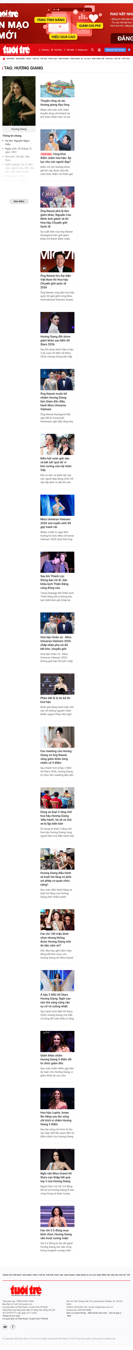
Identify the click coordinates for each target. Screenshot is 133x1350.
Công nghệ (75, 59)
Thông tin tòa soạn (11, 1316)
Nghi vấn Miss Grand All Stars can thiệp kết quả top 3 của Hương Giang (56, 1177)
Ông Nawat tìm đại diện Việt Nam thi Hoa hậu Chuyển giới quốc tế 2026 (55, 281)
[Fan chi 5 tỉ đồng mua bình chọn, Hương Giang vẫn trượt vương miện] (57, 1216)
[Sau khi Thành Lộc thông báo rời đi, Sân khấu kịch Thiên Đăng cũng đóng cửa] (57, 562)
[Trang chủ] (3, 58)
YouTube (58, 50)
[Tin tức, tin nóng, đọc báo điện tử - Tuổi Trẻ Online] (16, 50)
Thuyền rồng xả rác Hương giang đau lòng (54, 102)
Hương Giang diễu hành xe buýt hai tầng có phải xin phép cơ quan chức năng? (55, 878)
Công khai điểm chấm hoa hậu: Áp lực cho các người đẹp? (55, 158)
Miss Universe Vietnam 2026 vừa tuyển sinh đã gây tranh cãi (55, 523)
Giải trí (117, 59)
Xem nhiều (20, 59)
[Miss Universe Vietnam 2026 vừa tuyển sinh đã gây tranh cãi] (57, 505)
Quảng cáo (82, 50)
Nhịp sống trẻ (98, 59)
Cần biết (70, 50)
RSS (69, 1316)
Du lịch (87, 59)
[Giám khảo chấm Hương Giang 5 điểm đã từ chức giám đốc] (57, 1041)
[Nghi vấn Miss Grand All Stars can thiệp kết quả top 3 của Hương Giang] (57, 1159)
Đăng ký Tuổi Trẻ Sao (115, 50)
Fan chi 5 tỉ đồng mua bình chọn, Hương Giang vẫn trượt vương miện (56, 1234)
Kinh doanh (64, 59)
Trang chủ (7, 1275)
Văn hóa (109, 59)
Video (28, 59)
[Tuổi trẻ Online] (26, 1290)
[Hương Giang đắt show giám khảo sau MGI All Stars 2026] (57, 322)
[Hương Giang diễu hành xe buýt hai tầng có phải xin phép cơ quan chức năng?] (57, 858)
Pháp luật (52, 59)
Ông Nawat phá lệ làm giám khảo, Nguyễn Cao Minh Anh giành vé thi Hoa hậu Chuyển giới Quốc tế (55, 218)
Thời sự (35, 59)
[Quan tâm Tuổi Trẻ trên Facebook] (12, 1326)
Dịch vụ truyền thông (76, 1313)
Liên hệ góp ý (115, 1313)
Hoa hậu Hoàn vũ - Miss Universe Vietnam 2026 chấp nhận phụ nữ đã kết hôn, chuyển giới (55, 643)
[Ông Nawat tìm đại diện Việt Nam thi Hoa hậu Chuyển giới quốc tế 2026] (57, 261)
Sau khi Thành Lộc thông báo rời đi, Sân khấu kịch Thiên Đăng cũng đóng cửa (54, 582)
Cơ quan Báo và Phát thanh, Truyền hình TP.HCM (25, 1319)
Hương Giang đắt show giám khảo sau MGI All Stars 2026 (55, 340)
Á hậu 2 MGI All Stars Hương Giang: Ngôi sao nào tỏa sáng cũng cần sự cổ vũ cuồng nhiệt (55, 1000)
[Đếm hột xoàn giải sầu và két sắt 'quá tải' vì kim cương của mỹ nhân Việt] (57, 444)
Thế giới (43, 59)
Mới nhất (11, 59)
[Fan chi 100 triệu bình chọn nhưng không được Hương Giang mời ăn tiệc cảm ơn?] (57, 919)
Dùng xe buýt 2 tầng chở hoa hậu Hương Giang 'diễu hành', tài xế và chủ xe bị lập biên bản (56, 817)
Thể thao (126, 59)
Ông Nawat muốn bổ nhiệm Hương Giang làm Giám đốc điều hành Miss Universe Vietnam (53, 401)
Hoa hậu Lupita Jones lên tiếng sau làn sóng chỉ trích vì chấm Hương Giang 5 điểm (56, 1118)
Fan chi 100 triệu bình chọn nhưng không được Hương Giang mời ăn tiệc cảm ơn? (55, 939)
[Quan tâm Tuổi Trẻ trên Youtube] (5, 1326)
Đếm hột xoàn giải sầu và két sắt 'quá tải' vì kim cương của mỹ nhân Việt (56, 464)
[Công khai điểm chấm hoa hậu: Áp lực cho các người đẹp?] (57, 139)
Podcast (45, 50)
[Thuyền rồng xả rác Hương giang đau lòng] (57, 86)
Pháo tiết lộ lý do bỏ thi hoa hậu (55, 700)
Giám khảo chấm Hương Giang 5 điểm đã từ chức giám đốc (55, 1059)
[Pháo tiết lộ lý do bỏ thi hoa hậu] (57, 684)
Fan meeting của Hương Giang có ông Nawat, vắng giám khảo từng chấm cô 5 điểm (56, 757)
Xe (82, 59)
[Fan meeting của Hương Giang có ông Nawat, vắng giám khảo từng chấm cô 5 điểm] (57, 737)
